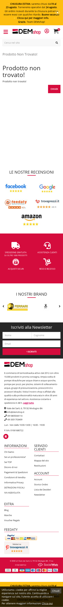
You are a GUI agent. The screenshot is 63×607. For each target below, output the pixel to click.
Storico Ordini (41, 484)
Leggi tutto (28, 402)
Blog (6, 510)
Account (38, 479)
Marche (8, 515)
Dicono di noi (10, 467)
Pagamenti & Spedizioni (16, 472)
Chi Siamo (9, 451)
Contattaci (39, 455)
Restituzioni (40, 465)
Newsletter (39, 494)
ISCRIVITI (32, 351)
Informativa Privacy (14, 482)
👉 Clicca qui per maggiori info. (32, 18)
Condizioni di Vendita (14, 477)
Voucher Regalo (12, 520)
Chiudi (54, 88)
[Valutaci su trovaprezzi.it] (16, 547)
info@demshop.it (15, 412)
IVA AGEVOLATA (12, 492)
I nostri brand (31, 294)
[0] (58, 32)
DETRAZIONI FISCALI (14, 487)
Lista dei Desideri (42, 489)
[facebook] (5, 436)
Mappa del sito (41, 460)
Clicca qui (47, 603)
